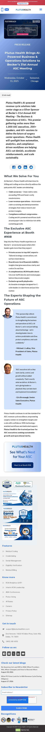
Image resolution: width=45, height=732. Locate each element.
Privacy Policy (11, 611)
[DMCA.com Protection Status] (23, 730)
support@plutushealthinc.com (18, 629)
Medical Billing (11, 570)
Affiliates (9, 602)
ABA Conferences (13, 592)
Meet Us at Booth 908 (22, 465)
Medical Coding (12, 551)
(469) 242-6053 (12, 641)
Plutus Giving (11, 597)
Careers (9, 606)
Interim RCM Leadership (15, 587)
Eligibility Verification (14, 565)
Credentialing (11, 556)
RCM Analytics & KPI (14, 583)
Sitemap (9, 616)
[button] (41, 9)
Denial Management (13, 561)
